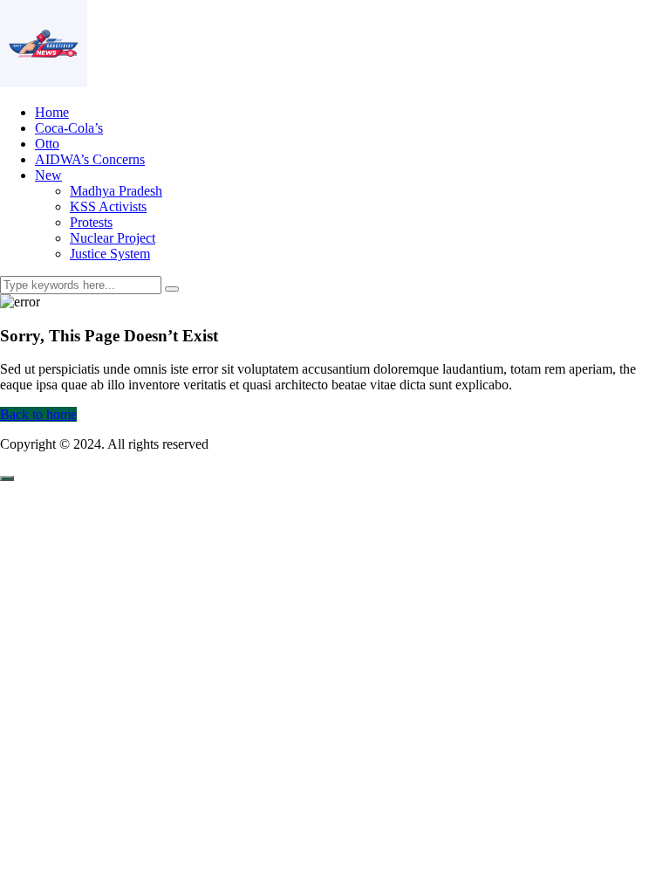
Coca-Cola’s (69, 127)
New (48, 175)
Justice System (110, 253)
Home (52, 112)
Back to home (38, 414)
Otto (47, 143)
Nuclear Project (112, 237)
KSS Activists (108, 206)
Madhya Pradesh (116, 190)
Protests (91, 222)
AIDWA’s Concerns (90, 159)
